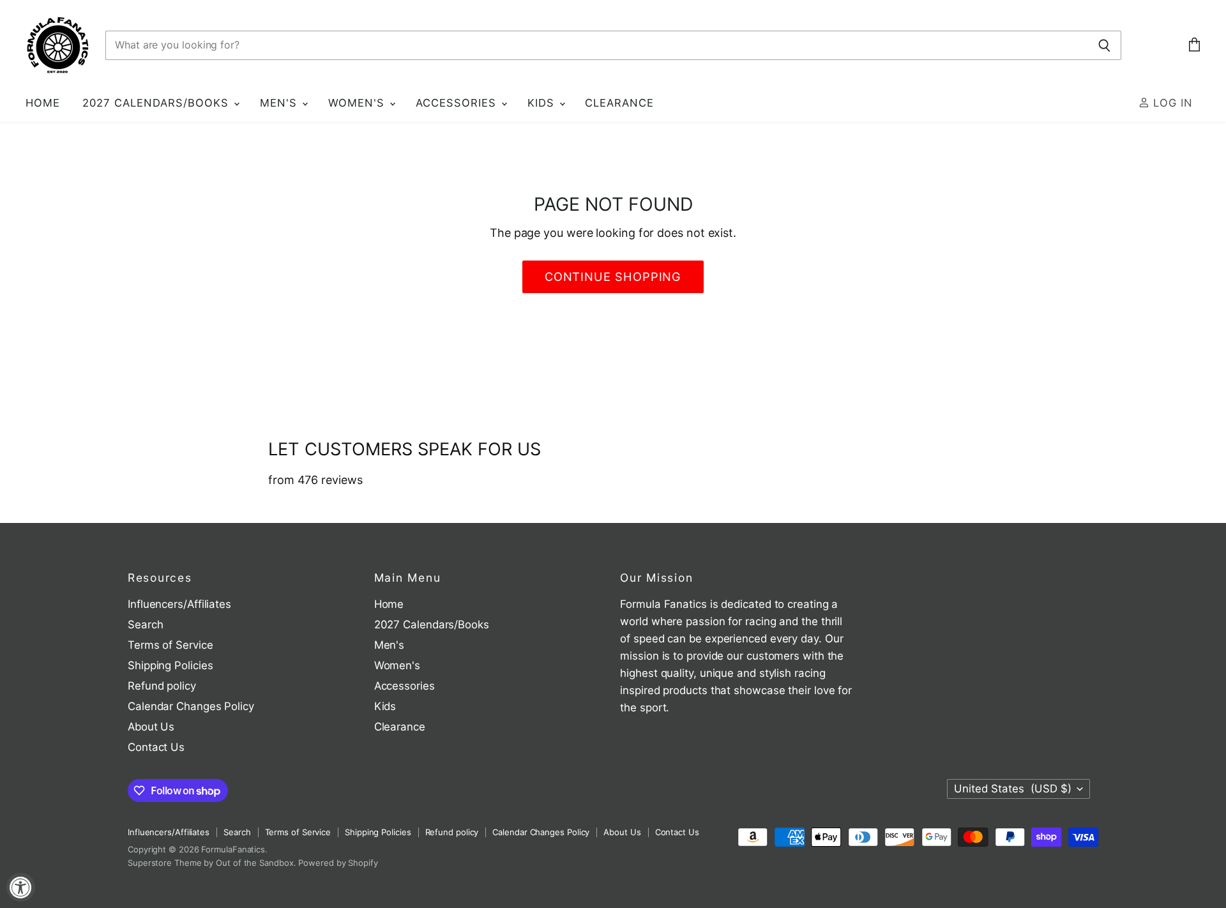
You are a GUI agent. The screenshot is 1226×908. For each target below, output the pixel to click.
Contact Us (156, 747)
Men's (280, 102)
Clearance (619, 102)
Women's (358, 102)
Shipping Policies (170, 665)
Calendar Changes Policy (191, 706)
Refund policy (162, 685)
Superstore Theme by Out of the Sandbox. (212, 863)
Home (43, 102)
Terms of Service (170, 645)
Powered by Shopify (337, 863)
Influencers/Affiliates (179, 604)
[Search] (1104, 45)
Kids (542, 102)
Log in (1171, 102)
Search (145, 624)
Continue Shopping (613, 276)
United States (1012, 788)
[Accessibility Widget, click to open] (20, 887)
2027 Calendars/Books (157, 102)
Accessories (458, 102)
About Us (151, 726)
